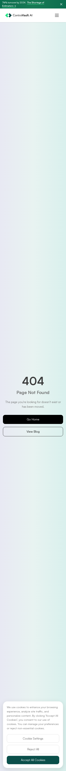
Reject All (33, 749)
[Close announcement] (61, 4)
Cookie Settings (33, 738)
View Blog (33, 431)
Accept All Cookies (33, 760)
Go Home (33, 419)
